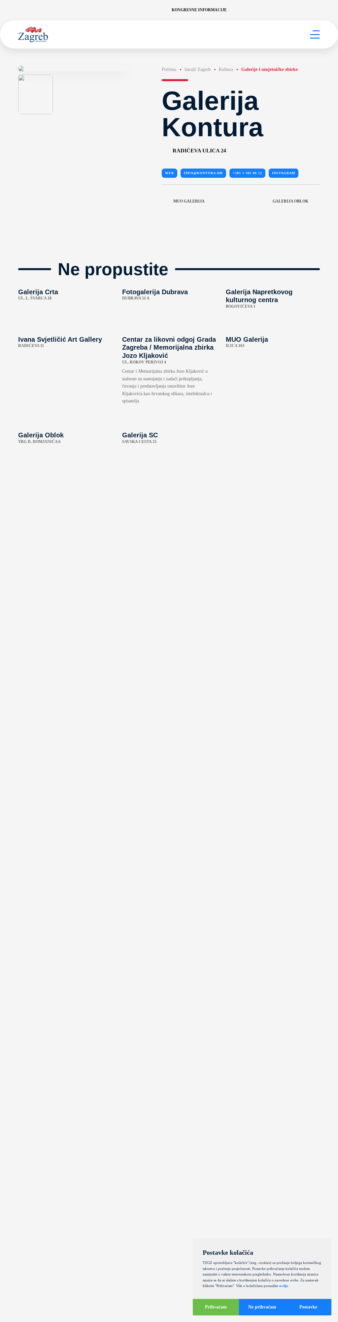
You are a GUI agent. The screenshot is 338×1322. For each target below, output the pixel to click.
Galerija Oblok (290, 201)
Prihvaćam (216, 1307)
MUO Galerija (189, 201)
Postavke (308, 1307)
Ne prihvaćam (262, 1307)
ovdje (283, 1286)
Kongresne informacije (199, 10)
